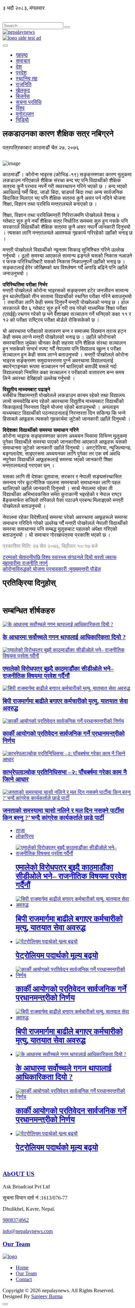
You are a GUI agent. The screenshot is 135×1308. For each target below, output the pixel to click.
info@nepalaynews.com (28, 1231)
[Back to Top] (5, 1304)
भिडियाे (22, 120)
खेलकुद (23, 90)
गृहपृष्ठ (22, 55)
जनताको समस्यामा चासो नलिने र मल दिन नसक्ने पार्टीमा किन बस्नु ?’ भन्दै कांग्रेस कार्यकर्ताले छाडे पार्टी (63, 814)
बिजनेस (23, 96)
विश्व (20, 108)
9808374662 (16, 1220)
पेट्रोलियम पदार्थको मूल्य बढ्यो (57, 955)
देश (19, 66)
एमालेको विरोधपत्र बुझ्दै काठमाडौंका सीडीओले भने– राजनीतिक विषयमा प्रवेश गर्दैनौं (58, 672)
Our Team (16, 1244)
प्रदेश (21, 72)
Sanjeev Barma (47, 1296)
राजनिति (23, 84)
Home (22, 1267)
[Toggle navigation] (5, 46)
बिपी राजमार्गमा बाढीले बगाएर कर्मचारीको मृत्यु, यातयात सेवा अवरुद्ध (69, 923)
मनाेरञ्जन (25, 114)
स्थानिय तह (26, 78)
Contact (24, 1279)
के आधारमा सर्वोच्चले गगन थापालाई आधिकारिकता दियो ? (64, 637)
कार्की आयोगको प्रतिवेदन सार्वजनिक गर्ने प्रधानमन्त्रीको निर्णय (71, 993)
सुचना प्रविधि (28, 102)
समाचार (23, 61)
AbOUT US (18, 1173)
